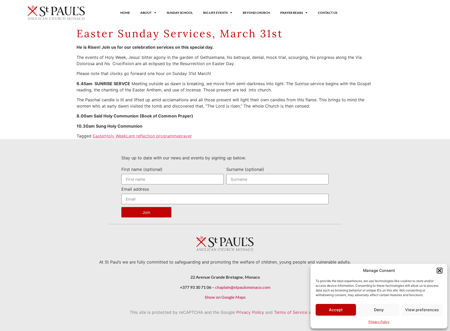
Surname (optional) (245, 169)
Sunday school (180, 13)
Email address (135, 189)
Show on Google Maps (225, 297)
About (146, 13)
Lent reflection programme (152, 136)
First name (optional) (141, 169)
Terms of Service (290, 312)
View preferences (422, 309)
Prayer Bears (291, 13)
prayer (185, 136)
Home (125, 13)
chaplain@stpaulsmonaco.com (242, 287)
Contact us (327, 13)
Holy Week (115, 136)
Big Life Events (215, 13)
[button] (439, 270)
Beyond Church (256, 13)
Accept (336, 309)
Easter (99, 136)
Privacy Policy (379, 322)
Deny (379, 309)
